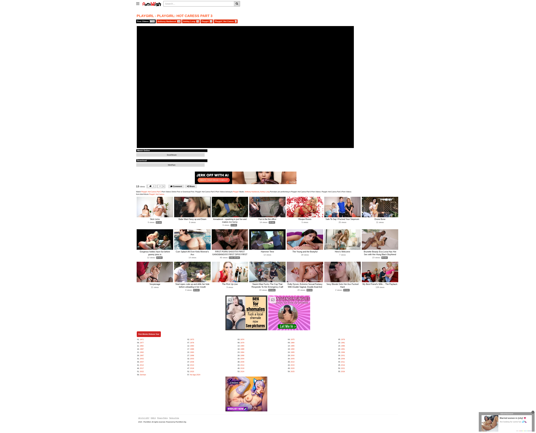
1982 (142, 346)
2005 (293, 359)
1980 (293, 343)
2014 (242, 365)
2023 (192, 372)
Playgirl (207, 21)
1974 (242, 339)
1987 (142, 349)
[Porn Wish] (152, 3)
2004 (242, 359)
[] (237, 4)
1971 (142, 339)
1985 (293, 346)
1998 (192, 355)
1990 (293, 349)
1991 (343, 349)
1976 (343, 339)
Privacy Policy (162, 418)
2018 (192, 368)
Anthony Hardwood (168, 21)
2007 (142, 362)
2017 (142, 368)
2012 (142, 365)
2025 (293, 372)
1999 (242, 355)
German (143, 375)
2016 (343, 365)
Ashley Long (190, 21)
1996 (343, 352)
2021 (343, 368)
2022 (142, 372)
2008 (192, 362)
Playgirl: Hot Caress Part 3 (151, 192)
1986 (343, 346)
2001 (343, 355)
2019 (242, 368)
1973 (192, 339)
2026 (343, 372)
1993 (192, 352)
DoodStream (172, 155)
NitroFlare (171, 165)
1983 (192, 346)
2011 (343, 362)
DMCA (153, 418)
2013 (192, 365)
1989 (242, 349)
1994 (242, 352)
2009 (242, 362)
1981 (343, 343)
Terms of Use (174, 418)
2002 (142, 359)
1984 (242, 346)
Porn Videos (145, 21)
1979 (242, 343)
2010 (293, 362)
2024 (242, 372)
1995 (293, 352)
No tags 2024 (195, 375)
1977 (142, 343)
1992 (142, 352)
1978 (192, 343)
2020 (293, 368)
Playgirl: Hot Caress (225, 21)
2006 (343, 359)
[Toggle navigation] (139, 3)
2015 (293, 365)
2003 (192, 359)
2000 (293, 355)
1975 (293, 339)
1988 (192, 349)
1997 (142, 355)
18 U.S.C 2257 (143, 418)
